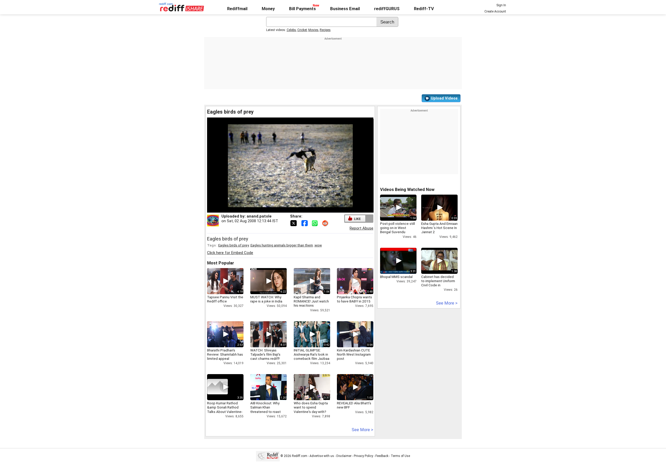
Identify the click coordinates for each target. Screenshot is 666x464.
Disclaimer (343, 456)
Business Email (345, 8)
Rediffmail (237, 8)
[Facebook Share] (305, 222)
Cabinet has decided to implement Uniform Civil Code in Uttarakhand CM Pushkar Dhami (438, 285)
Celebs (291, 30)
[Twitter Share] (294, 222)
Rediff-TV (424, 8)
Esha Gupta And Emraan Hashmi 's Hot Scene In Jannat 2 (439, 227)
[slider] (284, 208)
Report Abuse (361, 228)
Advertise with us (322, 456)
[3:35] (217, 387)
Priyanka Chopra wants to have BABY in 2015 (354, 299)
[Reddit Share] (326, 222)
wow (318, 245)
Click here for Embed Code (230, 252)
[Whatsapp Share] (316, 222)
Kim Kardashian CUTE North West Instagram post (354, 354)
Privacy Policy (363, 456)
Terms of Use (400, 456)
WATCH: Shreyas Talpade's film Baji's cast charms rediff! (265, 354)
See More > (362, 429)
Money (268, 8)
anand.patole (259, 216)
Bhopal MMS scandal (396, 277)
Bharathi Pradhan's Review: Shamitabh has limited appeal (225, 354)
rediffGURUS (387, 8)
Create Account (495, 11)
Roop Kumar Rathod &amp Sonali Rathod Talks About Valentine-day (224, 409)
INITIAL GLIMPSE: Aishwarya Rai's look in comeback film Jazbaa (311, 354)
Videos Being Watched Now (407, 189)
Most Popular (220, 263)
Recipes (325, 30)
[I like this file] (355, 218)
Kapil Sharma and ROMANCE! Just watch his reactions (311, 301)
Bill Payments (302, 8)
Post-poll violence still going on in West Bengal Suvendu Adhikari (397, 229)
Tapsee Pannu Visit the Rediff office (225, 299)
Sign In (501, 5)
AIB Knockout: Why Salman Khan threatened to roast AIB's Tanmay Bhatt (265, 409)
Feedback (381, 456)
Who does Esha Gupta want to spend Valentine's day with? (311, 407)
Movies (313, 30)
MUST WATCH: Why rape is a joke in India (266, 299)
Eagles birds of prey (233, 245)
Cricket (302, 30)
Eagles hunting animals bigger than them (282, 245)
